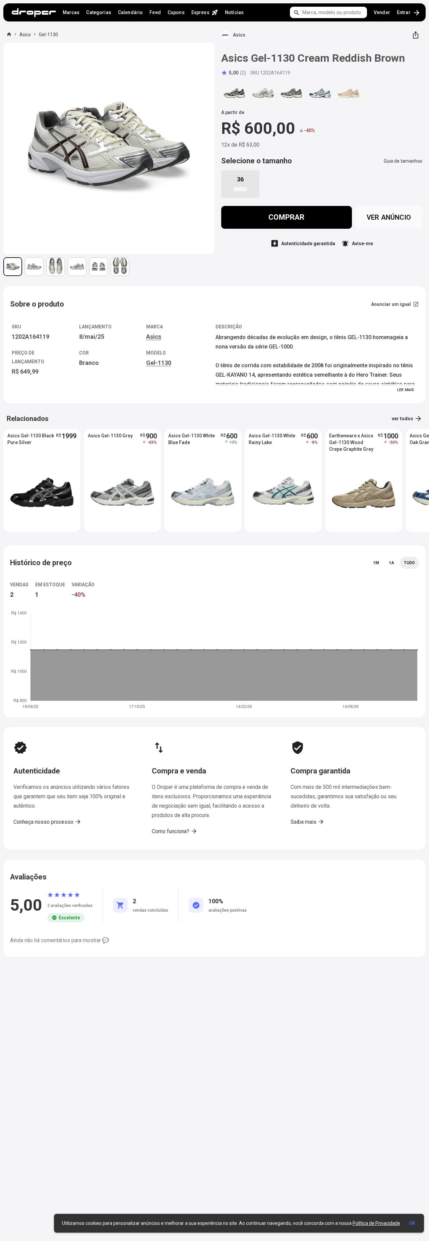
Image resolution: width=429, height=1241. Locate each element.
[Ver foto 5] (98, 266)
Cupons (176, 12)
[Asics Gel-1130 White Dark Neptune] (320, 92)
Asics (25, 34)
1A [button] (391, 562)
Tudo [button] (409, 562)
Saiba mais (307, 821)
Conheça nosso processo (47, 821)
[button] (233, 73)
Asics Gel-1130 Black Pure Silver (30, 439)
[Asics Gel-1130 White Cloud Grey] (263, 92)
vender (382, 12)
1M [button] (376, 562)
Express (204, 12)
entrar (409, 13)
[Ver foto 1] (12, 266)
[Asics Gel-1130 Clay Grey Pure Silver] (291, 92)
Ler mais (405, 390)
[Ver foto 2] (34, 266)
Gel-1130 (48, 34)
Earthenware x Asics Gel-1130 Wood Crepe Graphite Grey (351, 442)
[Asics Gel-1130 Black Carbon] (234, 92)
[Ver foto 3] (55, 266)
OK (412, 1223)
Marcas (71, 12)
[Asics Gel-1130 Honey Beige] (348, 92)
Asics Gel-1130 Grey (110, 435)
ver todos (407, 419)
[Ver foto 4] (77, 266)
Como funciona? (174, 831)
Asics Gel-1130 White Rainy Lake (272, 439)
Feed (155, 12)
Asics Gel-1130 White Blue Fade (191, 439)
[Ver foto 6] (120, 266)
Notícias (234, 12)
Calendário (130, 12)
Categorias (98, 12)
